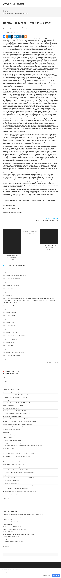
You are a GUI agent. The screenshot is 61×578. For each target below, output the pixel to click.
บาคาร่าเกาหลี (14, 329)
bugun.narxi (11, 373)
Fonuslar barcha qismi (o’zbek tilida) (11, 483)
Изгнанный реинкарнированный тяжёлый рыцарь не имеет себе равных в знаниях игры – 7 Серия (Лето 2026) (28, 486)
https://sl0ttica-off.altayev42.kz (18, 359)
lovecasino (13, 322)
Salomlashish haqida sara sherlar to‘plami (12, 544)
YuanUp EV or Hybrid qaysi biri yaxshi (11, 451)
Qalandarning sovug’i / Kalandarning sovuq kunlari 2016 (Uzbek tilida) (18, 392)
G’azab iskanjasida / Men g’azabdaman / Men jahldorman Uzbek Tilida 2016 (19, 421)
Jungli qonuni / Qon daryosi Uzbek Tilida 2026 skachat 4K (15, 394)
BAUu (12, 345)
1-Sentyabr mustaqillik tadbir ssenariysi (11, 536)
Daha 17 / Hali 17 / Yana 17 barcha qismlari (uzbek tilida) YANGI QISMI (18, 472)
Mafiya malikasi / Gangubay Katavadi (11, 408)
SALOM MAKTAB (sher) (8, 531)
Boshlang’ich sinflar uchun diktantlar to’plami (13, 517)
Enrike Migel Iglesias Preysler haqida (12, 256)
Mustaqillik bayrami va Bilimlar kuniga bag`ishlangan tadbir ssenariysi (18, 534)
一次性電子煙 (14, 339)
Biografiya (27, 28)
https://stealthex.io (15, 309)
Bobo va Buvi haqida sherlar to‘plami (11, 522)
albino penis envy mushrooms (18, 275)
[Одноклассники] (7, 36)
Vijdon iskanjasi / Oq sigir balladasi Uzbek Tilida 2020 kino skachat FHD (18, 400)
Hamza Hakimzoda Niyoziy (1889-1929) (19, 13)
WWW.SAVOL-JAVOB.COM (13, 4)
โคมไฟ (12, 342)
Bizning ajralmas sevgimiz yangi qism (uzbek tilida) (14, 461)
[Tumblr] (20, 36)
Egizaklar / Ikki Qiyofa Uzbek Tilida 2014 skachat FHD (14, 410)
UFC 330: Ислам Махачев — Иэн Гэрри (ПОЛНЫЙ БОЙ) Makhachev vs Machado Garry (22, 467)
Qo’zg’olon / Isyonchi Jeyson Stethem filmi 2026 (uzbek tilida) (16, 413)
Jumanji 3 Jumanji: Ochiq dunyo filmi (11, 480)
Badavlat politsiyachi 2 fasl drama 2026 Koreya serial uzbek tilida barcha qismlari (20, 477)
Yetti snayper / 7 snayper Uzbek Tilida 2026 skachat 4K (15, 397)
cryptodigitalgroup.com (16, 319)
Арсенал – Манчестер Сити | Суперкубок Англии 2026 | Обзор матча (19, 469)
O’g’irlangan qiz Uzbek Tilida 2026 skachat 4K (12, 416)
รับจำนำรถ (13, 305)
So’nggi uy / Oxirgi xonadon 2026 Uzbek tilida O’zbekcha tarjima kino (18, 424)
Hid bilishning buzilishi (8, 549)
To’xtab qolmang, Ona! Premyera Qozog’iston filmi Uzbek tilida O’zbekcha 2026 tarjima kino (23, 445)
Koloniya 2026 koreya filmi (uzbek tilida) (12, 429)
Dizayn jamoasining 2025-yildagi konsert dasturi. (13, 494)
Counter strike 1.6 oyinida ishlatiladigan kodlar (13, 541)
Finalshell (13, 325)
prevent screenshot (15, 278)
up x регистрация (15, 355)
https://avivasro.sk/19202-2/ (17, 352)
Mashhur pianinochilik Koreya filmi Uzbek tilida (13, 427)
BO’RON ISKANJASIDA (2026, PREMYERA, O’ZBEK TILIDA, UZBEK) (17, 456)
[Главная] (3, 13)
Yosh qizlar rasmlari (7, 524)
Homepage (13, 292)
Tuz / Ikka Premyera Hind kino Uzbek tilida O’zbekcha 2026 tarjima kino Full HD (20, 459)
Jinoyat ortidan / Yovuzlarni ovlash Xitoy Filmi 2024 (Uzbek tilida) (17, 402)
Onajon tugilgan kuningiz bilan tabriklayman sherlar (14, 529)
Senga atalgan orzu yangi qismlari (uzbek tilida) (13, 464)
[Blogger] (25, 36)
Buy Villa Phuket (15, 332)
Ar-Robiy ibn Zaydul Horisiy (9, 539)
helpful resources (15, 285)
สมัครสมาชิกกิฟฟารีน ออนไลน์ (18, 335)
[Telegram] (15, 36)
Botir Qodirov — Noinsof (8, 448)
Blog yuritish (6, 546)
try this (12, 295)
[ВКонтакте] (4, 36)
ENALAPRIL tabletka (7, 519)
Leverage (13, 282)
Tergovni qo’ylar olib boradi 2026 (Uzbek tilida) (13, 440)
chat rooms (13, 312)
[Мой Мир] (9, 36)
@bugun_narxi (12, 371)
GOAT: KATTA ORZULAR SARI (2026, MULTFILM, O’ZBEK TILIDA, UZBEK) (18, 453)
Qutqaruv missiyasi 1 (7, 437)
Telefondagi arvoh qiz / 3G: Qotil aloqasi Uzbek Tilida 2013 (15, 418)
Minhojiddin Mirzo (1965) (30, 231)
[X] (12, 36)
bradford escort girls (16, 272)
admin (6, 28)
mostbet (13, 315)
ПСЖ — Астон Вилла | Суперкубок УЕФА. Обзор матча (15, 488)
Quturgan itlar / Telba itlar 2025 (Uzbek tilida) (13, 389)
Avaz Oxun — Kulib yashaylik (9, 435)
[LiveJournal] (23, 36)
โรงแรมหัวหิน (14, 349)
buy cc (12, 268)
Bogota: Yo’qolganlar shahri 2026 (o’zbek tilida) (13, 405)
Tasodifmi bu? (6, 432)
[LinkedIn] (17, 36)
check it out (13, 288)
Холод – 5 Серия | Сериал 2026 (10, 475)
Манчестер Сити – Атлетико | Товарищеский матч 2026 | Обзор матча (19, 491)
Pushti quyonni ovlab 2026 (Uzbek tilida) (12, 443)
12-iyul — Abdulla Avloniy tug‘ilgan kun (49, 246)
